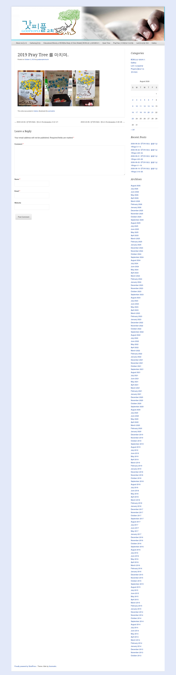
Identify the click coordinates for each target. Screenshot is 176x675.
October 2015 (136, 581)
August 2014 (135, 624)
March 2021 (135, 388)
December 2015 (137, 574)
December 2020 (137, 397)
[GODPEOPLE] (88, 24)
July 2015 (134, 590)
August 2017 (135, 521)
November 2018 (137, 475)
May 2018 (134, 493)
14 (152, 106)
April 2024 (135, 272)
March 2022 (135, 350)
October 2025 (136, 216)
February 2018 (136, 503)
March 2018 (135, 500)
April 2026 (135, 198)
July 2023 (134, 300)
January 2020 (136, 431)
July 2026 (134, 188)
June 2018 (135, 490)
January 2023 (136, 319)
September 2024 (137, 257)
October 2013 (136, 655)
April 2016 (135, 562)
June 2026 (135, 192)
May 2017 (134, 531)
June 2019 (135, 453)
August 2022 (135, 335)
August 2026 (135, 185)
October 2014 (136, 618)
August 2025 (135, 223)
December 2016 (137, 537)
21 (152, 112)
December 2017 (137, 509)
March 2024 (135, 276)
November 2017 (137, 512)
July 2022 (134, 338)
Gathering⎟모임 (35, 43)
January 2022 (136, 357)
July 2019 (134, 450)
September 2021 (137, 369)
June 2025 (135, 229)
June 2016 (135, 556)
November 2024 (137, 251)
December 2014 (137, 612)
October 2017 (136, 515)
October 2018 (136, 478)
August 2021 (135, 372)
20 (149, 112)
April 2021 (135, 385)
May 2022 (134, 344)
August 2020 (135, 409)
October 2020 (136, 403)
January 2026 (136, 207)
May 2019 (134, 456)
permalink (51, 111)
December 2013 (137, 649)
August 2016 (135, 549)
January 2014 (136, 646)
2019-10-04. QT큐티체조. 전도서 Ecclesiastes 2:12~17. (36, 122)
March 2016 (135, 565)
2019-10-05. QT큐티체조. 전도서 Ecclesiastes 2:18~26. (103, 122)
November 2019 (137, 437)
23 (133, 118)
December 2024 (137, 248)
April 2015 (135, 599)
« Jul (132, 129)
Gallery (154, 43)
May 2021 (134, 381)
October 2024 (136, 254)
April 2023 (135, 310)
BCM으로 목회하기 (138, 59)
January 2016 (136, 571)
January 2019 (136, 469)
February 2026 (136, 204)
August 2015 (135, 587)
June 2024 (135, 266)
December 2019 (137, 434)
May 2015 (134, 596)
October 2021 (136, 366)
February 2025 (136, 241)
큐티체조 (134, 72)
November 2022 (137, 325)
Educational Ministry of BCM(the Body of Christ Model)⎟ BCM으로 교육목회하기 (71, 43)
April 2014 (135, 637)
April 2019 (135, 459)
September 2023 (137, 294)
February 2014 (136, 643)
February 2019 (136, 465)
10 (137, 106)
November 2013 (137, 652)
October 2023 (136, 291)
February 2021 (136, 391)
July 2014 (134, 627)
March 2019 (135, 462)
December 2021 (137, 360)
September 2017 (137, 518)
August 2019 (135, 447)
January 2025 (136, 244)
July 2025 (134, 226)
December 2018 (137, 472)
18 (141, 112)
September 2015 (137, 584)
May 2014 (134, 634)
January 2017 (136, 534)
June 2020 (135, 416)
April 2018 (135, 497)
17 (137, 112)
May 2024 (134, 269)
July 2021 (134, 375)
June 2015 (135, 593)
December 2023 (137, 285)
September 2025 (137, 220)
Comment (18, 144)
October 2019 (136, 441)
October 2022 (136, 329)
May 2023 (134, 307)
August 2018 (135, 484)
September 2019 (137, 444)
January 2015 (136, 609)
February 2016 (136, 568)
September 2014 (137, 621)
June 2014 (135, 630)
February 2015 (136, 605)
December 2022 (137, 322)
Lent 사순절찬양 (137, 66)
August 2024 (135, 260)
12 (145, 106)
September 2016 (137, 546)
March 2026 (135, 201)
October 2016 (136, 543)
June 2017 (135, 528)
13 (149, 106)
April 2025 (135, 235)
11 (141, 106)
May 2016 (134, 559)
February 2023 (136, 316)
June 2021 (135, 378)
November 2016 (137, 540)
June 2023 (135, 304)
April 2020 (135, 422)
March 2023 (135, 313)
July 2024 (134, 263)
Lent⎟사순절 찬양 (142, 43)
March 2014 (135, 640)
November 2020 (137, 400)
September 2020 (137, 406)
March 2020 (135, 425)
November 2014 (137, 615)
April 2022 (135, 347)
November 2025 (137, 213)
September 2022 (137, 332)
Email (17, 191)
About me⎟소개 (21, 43)
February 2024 (136, 279)
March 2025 (135, 238)
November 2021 (137, 363)
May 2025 (134, 232)
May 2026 (134, 195)
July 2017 (134, 525)
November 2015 (137, 577)
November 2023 (137, 288)
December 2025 (137, 210)
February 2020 (136, 428)
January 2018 (136, 506)
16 (133, 112)
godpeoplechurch (43, 59)
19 (145, 112)
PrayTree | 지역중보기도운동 (123, 43)
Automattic (52, 666)
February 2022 (136, 353)
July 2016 (134, 553)
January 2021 (136, 394)
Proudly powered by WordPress (25, 666)
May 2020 (134, 419)
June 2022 (135, 341)
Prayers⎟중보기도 (137, 69)
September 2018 (137, 481)
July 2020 (134, 413)
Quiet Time (106, 43)
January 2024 (136, 282)
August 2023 (135, 297)
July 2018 (134, 487)
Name (17, 179)
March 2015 (135, 602)
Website (17, 203)
